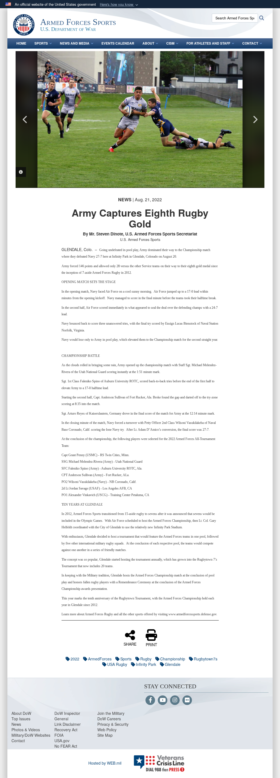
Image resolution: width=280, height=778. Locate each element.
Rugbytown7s (205, 659)
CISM (170, 43)
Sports (41, 43)
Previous (25, 119)
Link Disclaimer (67, 724)
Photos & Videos (25, 729)
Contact (250, 43)
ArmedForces (100, 659)
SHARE (130, 643)
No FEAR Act (65, 746)
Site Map (105, 735)
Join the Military (110, 713)
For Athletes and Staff (208, 43)
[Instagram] (175, 700)
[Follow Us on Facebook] (150, 700)
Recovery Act (65, 729)
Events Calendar (117, 43)
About (148, 43)
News (16, 724)
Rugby (145, 659)
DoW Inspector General (67, 715)
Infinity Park (146, 664)
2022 (75, 659)
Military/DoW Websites (30, 735)
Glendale (172, 664)
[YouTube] (162, 700)
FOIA (58, 735)
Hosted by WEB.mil (104, 763)
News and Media (74, 43)
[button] (119, 4)
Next (254, 119)
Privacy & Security (113, 724)
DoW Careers (109, 718)
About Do (19, 713)
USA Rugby (117, 664)
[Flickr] (187, 700)
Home (21, 43)
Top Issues (20, 718)
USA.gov (61, 740)
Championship (172, 659)
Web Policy (106, 729)
